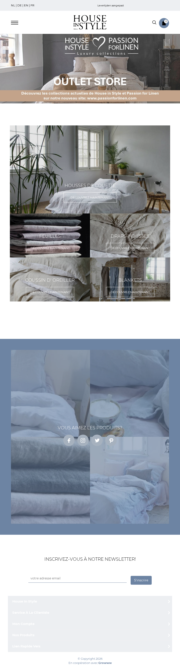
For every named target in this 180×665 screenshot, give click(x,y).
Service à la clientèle (30, 612)
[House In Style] (90, 22)
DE (19, 5)
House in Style (24, 601)
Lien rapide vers (26, 646)
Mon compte (23, 624)
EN (26, 5)
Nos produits (23, 635)
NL (13, 5)
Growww (105, 663)
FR (32, 5)
